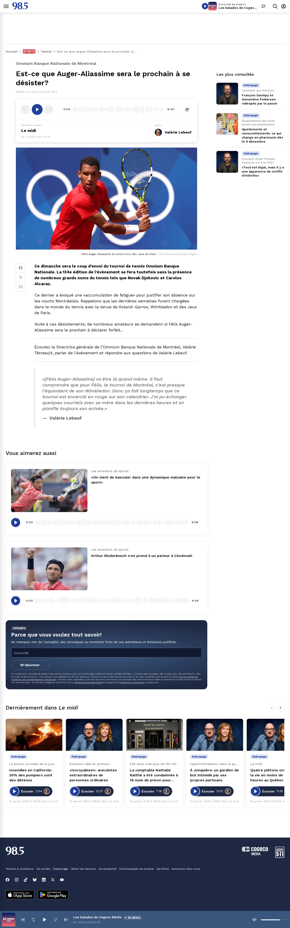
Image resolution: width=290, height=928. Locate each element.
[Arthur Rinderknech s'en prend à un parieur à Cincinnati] (49, 568)
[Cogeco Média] (255, 854)
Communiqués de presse (136, 868)
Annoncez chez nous (186, 868)
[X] (53, 880)
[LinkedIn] (44, 880)
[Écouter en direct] (205, 6)
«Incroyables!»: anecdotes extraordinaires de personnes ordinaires (93, 775)
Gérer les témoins (83, 868)
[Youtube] (62, 880)
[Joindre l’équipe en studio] (263, 6)
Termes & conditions (20, 868)
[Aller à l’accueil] (20, 8)
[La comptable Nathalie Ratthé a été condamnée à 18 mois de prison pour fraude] (154, 735)
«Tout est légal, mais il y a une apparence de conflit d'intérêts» (263, 171)
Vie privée (43, 868)
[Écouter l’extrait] (37, 109)
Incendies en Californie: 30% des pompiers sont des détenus (30, 775)
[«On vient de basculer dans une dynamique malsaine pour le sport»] (49, 490)
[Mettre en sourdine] (254, 919)
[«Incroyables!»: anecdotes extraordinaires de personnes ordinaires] (94, 735)
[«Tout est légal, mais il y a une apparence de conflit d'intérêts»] (227, 162)
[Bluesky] (34, 880)
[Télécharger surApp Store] (20, 895)
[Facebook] (20, 268)
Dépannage (60, 868)
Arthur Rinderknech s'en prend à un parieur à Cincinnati (141, 556)
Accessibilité (107, 868)
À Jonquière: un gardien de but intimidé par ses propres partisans (214, 775)
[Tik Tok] (25, 880)
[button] (22, 919)
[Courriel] (20, 287)
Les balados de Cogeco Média (243, 8)
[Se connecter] (283, 6)
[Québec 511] (279, 857)
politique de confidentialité (88, 682)
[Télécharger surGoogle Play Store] (53, 895)
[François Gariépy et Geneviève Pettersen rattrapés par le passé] (227, 93)
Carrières (162, 868)
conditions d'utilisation (132, 682)
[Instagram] (16, 880)
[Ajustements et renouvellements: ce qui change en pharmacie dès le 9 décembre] (227, 124)
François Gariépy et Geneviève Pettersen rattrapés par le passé (259, 99)
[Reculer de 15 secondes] (25, 109)
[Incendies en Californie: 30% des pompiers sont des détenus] (34, 735)
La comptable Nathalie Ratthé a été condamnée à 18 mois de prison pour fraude (154, 775)
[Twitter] (20, 277)
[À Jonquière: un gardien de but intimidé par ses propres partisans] (214, 735)
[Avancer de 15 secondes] (48, 109)
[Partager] (187, 109)
